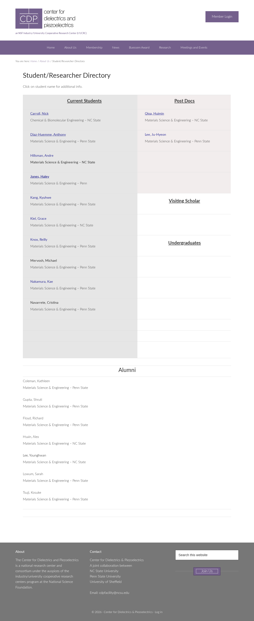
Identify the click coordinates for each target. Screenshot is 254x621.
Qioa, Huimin (154, 113)
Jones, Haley (39, 176)
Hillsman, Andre (42, 155)
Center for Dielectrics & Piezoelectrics (128, 612)
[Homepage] (52, 27)
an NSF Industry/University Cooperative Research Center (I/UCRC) (51, 33)
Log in (159, 612)
